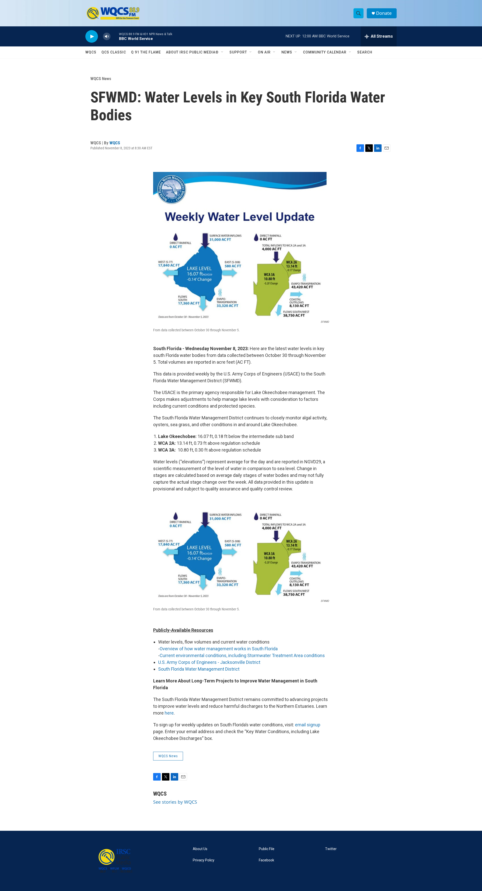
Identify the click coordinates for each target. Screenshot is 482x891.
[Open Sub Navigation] (222, 52)
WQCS (90, 52)
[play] (92, 36)
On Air (264, 52)
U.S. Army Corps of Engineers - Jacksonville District (209, 662)
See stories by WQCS (175, 802)
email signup (307, 724)
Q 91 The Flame (146, 52)
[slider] (114, 36)
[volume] (106, 36)
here (169, 713)
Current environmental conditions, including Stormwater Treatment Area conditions (242, 655)
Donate (384, 13)
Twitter (331, 849)
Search (364, 52)
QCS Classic (113, 52)
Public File (266, 849)
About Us (200, 849)
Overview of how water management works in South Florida (219, 648)
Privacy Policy (203, 860)
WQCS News (100, 78)
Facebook (266, 860)
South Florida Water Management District (198, 669)
